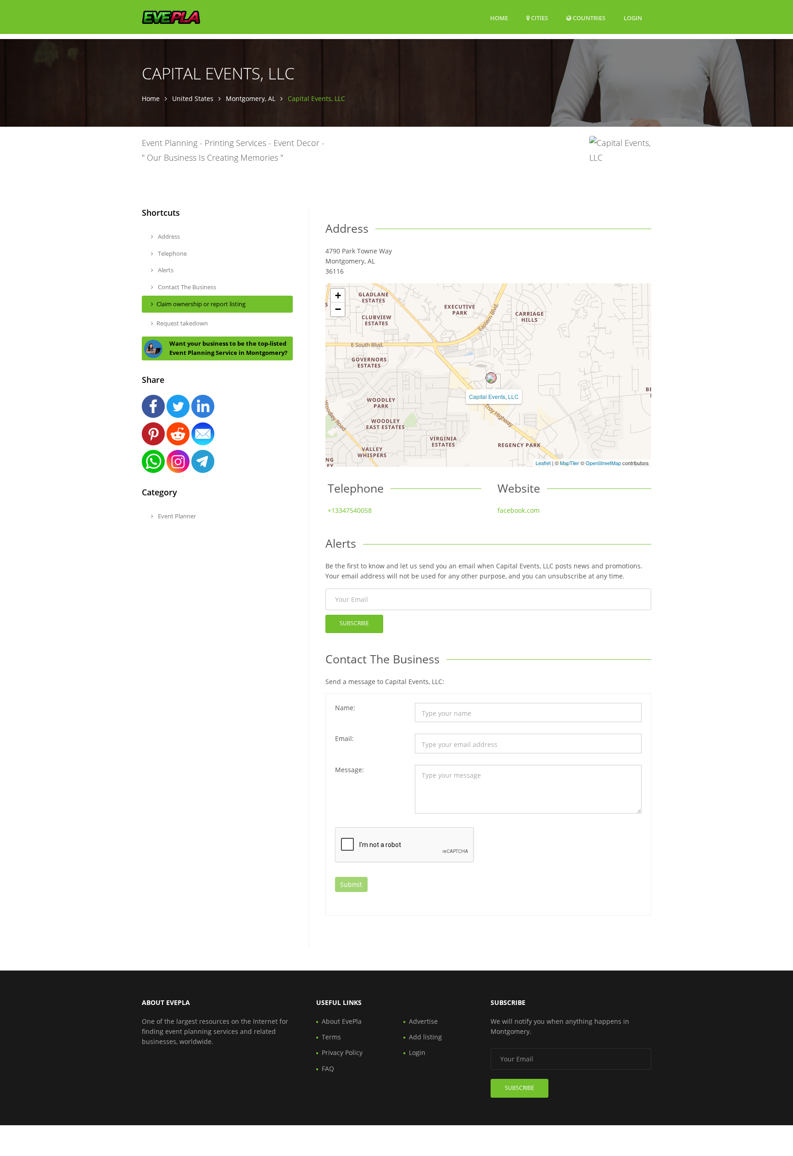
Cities (539, 18)
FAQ (328, 1068)
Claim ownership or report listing (201, 304)
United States (192, 98)
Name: (345, 707)
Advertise (423, 1021)
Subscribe (354, 623)
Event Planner (176, 516)
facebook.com (518, 510)
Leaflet (543, 462)
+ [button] (338, 295)
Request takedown (182, 323)
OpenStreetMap (603, 462)
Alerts (164, 270)
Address (168, 236)
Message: (349, 769)
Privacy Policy (342, 1052)
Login (633, 17)
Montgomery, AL (250, 98)
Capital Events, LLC (494, 396)
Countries (588, 17)
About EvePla (342, 1021)
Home (499, 18)
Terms (331, 1037)
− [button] (338, 309)
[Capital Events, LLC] (491, 377)
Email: (344, 738)
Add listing (425, 1037)
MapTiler (569, 462)
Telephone (171, 253)
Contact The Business (186, 287)
